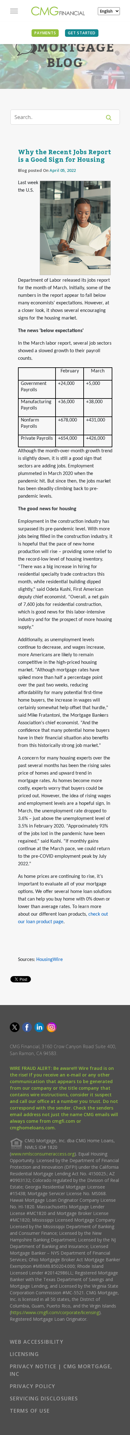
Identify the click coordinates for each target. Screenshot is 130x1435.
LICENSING (24, 1354)
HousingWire (49, 959)
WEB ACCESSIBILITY (37, 1341)
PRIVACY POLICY (33, 1386)
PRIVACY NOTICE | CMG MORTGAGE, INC (61, 1370)
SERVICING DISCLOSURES (44, 1398)
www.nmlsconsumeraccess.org (42, 1154)
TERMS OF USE (30, 1410)
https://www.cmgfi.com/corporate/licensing (55, 1312)
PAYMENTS (45, 33)
